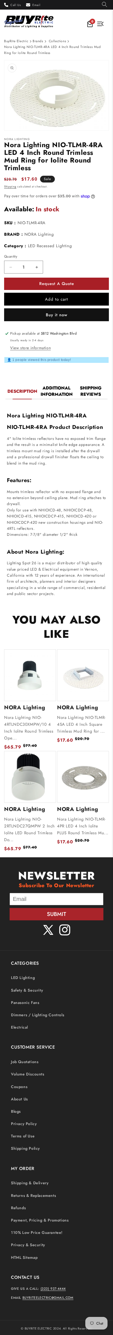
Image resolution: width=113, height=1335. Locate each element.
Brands (38, 41)
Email (36, 5)
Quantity (10, 256)
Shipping (10, 186)
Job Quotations (24, 1061)
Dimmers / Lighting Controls (37, 1015)
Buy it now (56, 315)
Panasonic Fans (25, 1002)
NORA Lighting (39, 234)
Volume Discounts (27, 1074)
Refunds (18, 1208)
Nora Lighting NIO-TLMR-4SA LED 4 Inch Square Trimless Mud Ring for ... (81, 724)
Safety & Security (27, 990)
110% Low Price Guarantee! (37, 1232)
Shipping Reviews (90, 391)
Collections (57, 41)
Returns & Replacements (33, 1195)
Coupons (19, 1086)
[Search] (104, 4)
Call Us (15, 5)
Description (22, 391)
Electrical (19, 1027)
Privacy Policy (24, 1123)
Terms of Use (23, 1136)
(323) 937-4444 (53, 1288)
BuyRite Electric (16, 41)
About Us (19, 1099)
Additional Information (57, 391)
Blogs (16, 1111)
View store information (30, 348)
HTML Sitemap (24, 1257)
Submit (56, 914)
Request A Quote (56, 284)
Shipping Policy (25, 1148)
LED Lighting (23, 977)
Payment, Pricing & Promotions (40, 1220)
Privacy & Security (28, 1245)
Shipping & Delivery (30, 1183)
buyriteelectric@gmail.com (48, 1297)
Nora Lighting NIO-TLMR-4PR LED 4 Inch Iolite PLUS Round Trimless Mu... (83, 826)
